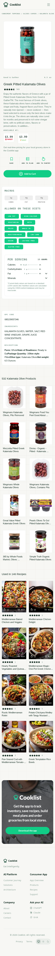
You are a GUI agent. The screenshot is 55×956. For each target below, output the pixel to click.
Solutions (8, 885)
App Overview (37, 880)
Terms (29, 941)
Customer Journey (12, 880)
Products (34, 885)
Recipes (34, 889)
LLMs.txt (8, 941)
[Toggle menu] (48, 5)
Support (34, 894)
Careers (7, 913)
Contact (7, 917)
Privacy (19, 941)
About (6, 908)
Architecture (10, 889)
